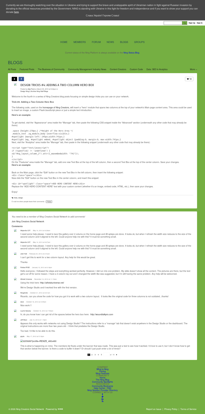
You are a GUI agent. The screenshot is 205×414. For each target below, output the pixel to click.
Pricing (102, 371)
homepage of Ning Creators (56, 107)
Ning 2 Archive (31, 91)
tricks (15, 198)
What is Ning (102, 369)
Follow (49, 202)
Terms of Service (188, 409)
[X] (14, 79)
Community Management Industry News (87, 69)
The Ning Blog (102, 379)
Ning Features (102, 373)
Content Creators (118, 69)
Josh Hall (23, 254)
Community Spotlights (102, 381)
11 (114, 355)
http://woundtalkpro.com (101, 314)
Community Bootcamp (102, 385)
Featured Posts (27, 69)
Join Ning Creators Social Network (28, 221)
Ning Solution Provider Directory (102, 390)
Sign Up (192, 22)
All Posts (12, 69)
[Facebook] (21, 79)
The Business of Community (51, 69)
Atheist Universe (26, 279)
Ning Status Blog (131, 52)
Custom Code (136, 69)
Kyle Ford (31, 89)
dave (22, 302)
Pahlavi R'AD (25, 267)
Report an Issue (153, 409)
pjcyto (22, 336)
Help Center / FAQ (102, 388)
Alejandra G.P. (25, 230)
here (16, 12)
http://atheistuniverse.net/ (52, 282)
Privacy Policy (170, 409)
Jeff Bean (23, 320)
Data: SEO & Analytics (156, 69)
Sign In (199, 22)
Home (102, 377)
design (20, 198)
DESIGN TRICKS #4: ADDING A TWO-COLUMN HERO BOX (57, 85)
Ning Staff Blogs (42, 91)
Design (22, 91)
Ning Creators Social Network (66, 32)
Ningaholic (24, 293)
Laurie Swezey (25, 311)
